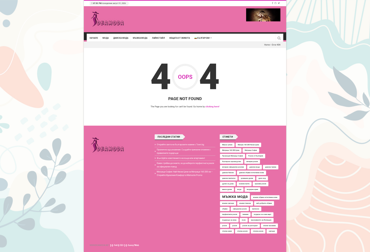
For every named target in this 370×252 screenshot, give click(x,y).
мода (239, 189)
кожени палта (244, 184)
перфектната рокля (229, 214)
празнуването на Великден (261, 220)
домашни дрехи (247, 178)
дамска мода (254, 167)
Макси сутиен (227, 145)
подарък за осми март (262, 214)
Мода (105, 38)
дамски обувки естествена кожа (251, 173)
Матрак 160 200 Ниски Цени (248, 145)
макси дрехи (227, 189)
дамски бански (228, 173)
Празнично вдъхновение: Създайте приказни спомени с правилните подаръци (183, 151)
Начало (94, 38)
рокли (224, 226)
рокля (234, 226)
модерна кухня (252, 189)
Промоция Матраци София (232, 156)
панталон (255, 209)
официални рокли (240, 209)
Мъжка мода (140, 38)
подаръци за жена (229, 220)
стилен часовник (269, 226)
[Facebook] (272, 3)
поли (244, 220)
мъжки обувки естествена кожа (265, 197)
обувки (224, 209)
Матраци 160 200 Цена (230, 150)
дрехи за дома (228, 184)
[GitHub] (275, 3)
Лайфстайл (158, 38)
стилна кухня (227, 231)
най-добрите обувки (264, 203)
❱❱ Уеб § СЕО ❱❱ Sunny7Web (124, 245)
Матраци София (251, 150)
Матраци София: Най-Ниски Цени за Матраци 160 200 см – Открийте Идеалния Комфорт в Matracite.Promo (185, 173)
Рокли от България (255, 156)
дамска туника (270, 167)
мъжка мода (235, 196)
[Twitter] (278, 3)
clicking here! (212, 106)
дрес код (262, 178)
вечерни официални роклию (233, 167)
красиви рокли (260, 184)
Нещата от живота (179, 38)
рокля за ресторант (250, 226)
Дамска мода (120, 38)
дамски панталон (228, 178)
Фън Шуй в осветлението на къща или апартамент (181, 158)
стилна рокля (242, 231)
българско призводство (231, 161)
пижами (245, 214)
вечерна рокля (252, 161)
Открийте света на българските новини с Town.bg (180, 144)
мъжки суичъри (228, 203)
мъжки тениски (245, 203)
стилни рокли (258, 231)
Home (267, 45)
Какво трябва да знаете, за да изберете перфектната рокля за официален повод (185, 165)
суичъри (272, 231)
